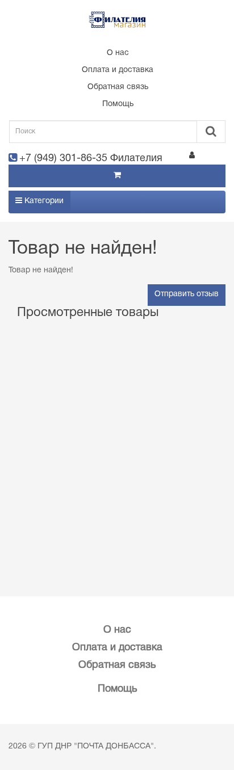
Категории (43, 201)
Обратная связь (117, 87)
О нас (118, 53)
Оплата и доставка (117, 70)
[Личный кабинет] (192, 157)
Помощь (117, 104)
